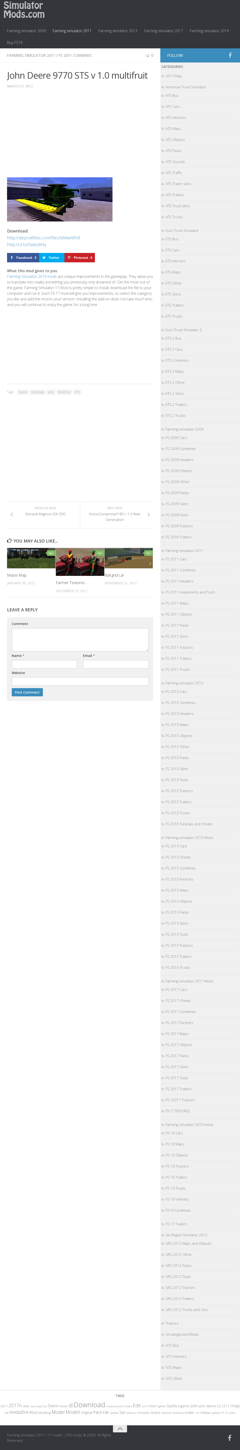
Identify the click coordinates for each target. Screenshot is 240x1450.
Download (37, 392)
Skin (122, 1412)
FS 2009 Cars (176, 437)
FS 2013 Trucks (178, 812)
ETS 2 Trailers (176, 404)
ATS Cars (173, 106)
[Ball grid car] (129, 558)
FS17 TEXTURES (178, 1111)
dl (71, 1405)
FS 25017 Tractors (180, 1099)
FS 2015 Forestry (179, 879)
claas (39, 1406)
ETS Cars (173, 250)
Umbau (205, 1412)
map (235, 1405)
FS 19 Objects (177, 1155)
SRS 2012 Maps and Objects (188, 1243)
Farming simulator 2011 (72, 30)
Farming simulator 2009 (26, 30)
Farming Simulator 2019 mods (32, 276)
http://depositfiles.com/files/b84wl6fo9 (43, 237)
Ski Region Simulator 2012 (186, 1235)
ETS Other (174, 283)
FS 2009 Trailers (178, 537)
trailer (190, 1412)
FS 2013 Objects (179, 735)
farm (144, 1406)
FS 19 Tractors (177, 1166)
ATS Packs (174, 150)
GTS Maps (174, 1367)
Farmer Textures (70, 582)
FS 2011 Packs (177, 625)
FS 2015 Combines (181, 868)
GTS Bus (172, 1345)
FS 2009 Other (177, 481)
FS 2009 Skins (177, 503)
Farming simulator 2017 (163, 30)
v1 (222, 1412)
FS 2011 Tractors (179, 647)
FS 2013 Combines (181, 702)
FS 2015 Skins (177, 923)
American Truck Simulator (186, 87)
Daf (45, 1406)
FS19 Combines (178, 1210)
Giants (171, 1405)
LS (219, 1405)
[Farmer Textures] (80, 562)
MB (6, 1413)
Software (132, 1413)
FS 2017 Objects (179, 1044)
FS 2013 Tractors (179, 790)
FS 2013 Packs (177, 757)
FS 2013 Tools (177, 779)
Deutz (63, 1406)
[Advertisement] (80, 136)
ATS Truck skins (178, 205)
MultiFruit (64, 392)
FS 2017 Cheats (178, 1000)
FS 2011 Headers (180, 581)
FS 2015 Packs (177, 912)
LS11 (226, 1405)
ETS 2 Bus (173, 338)
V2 (226, 1413)
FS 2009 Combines (181, 448)
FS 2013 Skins (177, 768)
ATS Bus (172, 95)
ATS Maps (173, 128)
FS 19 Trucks (176, 1188)
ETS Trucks (174, 316)
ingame (183, 1406)
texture (167, 1413)
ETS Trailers (175, 305)
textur (156, 1412)
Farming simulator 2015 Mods (189, 837)
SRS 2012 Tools (178, 1276)
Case (32, 1406)
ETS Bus (172, 238)
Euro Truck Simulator (182, 230)
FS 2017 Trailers (178, 1088)
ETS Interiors (176, 261)
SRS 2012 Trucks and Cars (187, 1309)
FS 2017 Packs (177, 1055)
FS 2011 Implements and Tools (190, 592)
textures (178, 1413)
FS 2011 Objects (179, 614)
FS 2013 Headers (180, 713)
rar (106, 1412)
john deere (207, 1405)
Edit (137, 1405)
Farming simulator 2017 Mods (189, 981)
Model (58, 1412)
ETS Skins (173, 294)
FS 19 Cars (174, 1133)
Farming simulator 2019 (209, 30)
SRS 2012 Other (179, 1254)
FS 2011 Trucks (178, 669)
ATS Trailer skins (178, 183)
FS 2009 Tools (177, 514)
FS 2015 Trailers (178, 956)
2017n (15, 1405)
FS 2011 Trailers (178, 658)
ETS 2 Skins (175, 393)
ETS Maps (173, 272)
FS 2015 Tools (177, 934)
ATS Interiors (176, 117)
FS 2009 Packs (177, 492)
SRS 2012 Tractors (180, 1287)
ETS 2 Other (175, 382)
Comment (20, 623)
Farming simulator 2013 (117, 30)
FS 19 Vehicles (177, 1199)
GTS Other (174, 1378)
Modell (73, 1412)
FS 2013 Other (177, 746)
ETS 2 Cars (174, 349)
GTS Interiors (176, 1356)
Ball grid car (114, 575)
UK (197, 1413)
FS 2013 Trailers (178, 801)
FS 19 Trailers (176, 1177)
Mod (33, 1412)
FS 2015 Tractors (179, 945)
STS (77, 392)
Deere (23, 392)
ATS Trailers (175, 194)
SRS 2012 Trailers (180, 1298)
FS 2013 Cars (176, 691)
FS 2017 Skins (177, 1066)
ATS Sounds (175, 161)
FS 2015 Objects (179, 901)
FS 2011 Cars (176, 559)
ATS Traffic (174, 172)
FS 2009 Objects (179, 470)
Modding (44, 1413)
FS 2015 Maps (177, 890)
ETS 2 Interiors (177, 360)
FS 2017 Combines (181, 1011)
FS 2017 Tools (177, 1077)
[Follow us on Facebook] (230, 55)
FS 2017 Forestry (179, 1022)
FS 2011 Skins (177, 636)
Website (18, 673)
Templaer (144, 1413)
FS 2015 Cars (176, 846)
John (51, 392)
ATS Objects (175, 139)
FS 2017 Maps (177, 1033)
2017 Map (174, 76)
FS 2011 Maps (177, 603)
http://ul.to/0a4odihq (26, 244)
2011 (4, 1406)
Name (18, 655)
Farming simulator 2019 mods (190, 1124)
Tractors (172, 1323)
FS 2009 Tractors (179, 525)
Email (89, 655)
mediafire (18, 1412)
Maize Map (16, 575)
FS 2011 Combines (75, 55)
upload (215, 1413)
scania (114, 1413)
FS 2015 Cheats (178, 857)
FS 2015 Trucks (178, 967)
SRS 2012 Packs (178, 1265)
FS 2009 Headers (180, 459)
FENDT (152, 1406)
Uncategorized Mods (182, 1334)
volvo (232, 1413)
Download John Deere (119, 1406)
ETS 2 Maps (175, 371)
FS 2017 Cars (176, 989)
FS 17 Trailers (176, 1223)
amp (26, 1406)
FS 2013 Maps (177, 724)
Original (86, 1412)
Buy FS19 (14, 42)
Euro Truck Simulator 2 (184, 329)
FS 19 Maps (175, 1144)
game (161, 1406)
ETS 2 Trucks (176, 415)
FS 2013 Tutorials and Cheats (189, 824)
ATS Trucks (174, 216)
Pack (97, 1412)
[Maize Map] (31, 558)
